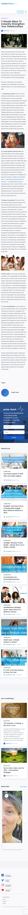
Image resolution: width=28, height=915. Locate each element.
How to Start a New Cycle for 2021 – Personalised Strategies (14, 770)
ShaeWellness (7, 471)
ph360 (14, 364)
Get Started (20, 11)
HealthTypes (4, 18)
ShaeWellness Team (10, 480)
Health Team (6, 30)
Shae (4, 899)
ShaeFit (5, 901)
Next (24, 820)
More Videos (23, 786)
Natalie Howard (9, 775)
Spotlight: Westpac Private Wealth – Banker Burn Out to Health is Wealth (14, 545)
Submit (14, 437)
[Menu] (25, 11)
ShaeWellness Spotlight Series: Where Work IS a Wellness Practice (12, 610)
